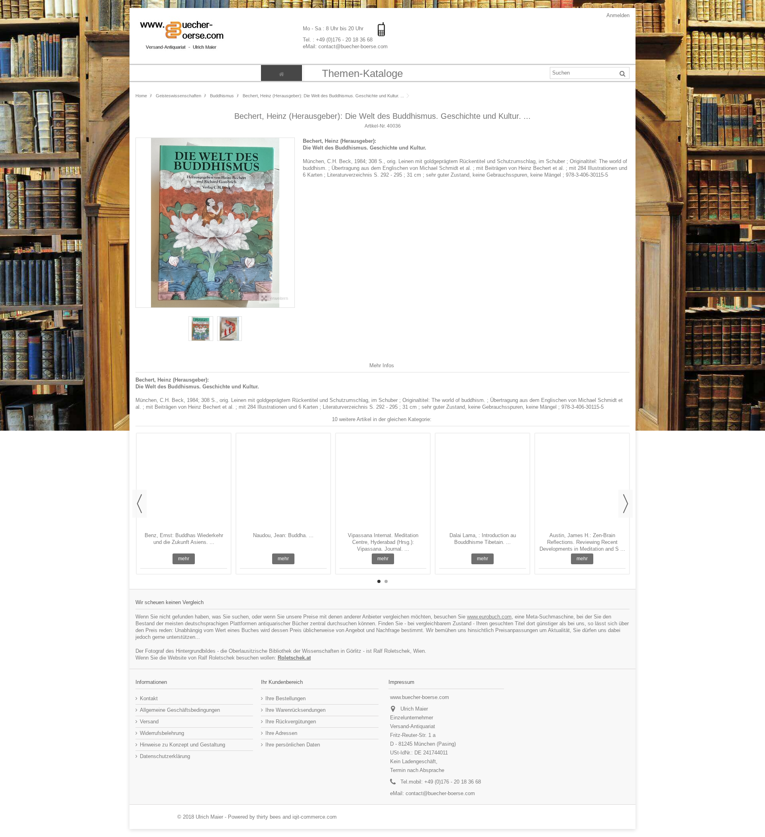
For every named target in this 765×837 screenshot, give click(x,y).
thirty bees (269, 817)
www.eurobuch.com (489, 617)
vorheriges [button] (140, 222)
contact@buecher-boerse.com (440, 793)
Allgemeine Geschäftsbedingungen (180, 710)
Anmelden (617, 15)
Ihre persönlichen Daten (292, 745)
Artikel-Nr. (375, 126)
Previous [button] (139, 504)
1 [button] (379, 581)
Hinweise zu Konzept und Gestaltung (182, 745)
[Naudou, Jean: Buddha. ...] (283, 483)
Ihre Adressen (281, 733)
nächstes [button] (290, 222)
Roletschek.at (294, 658)
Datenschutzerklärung (165, 756)
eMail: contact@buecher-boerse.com (345, 46)
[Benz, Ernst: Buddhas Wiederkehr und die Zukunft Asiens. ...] (183, 483)
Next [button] (625, 504)
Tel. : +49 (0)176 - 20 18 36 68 (338, 39)
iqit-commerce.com (314, 817)
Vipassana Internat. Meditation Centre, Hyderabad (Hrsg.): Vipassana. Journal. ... (383, 542)
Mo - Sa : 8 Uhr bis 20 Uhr (334, 29)
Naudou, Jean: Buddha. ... (283, 535)
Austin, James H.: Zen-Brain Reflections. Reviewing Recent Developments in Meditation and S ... (582, 542)
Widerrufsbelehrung (162, 733)
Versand (149, 722)
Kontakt (149, 698)
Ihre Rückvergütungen (290, 722)
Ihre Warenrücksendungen (295, 710)
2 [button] (386, 581)
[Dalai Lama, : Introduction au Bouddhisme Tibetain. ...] (482, 483)
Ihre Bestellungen (285, 698)
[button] (362, 73)
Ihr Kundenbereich (282, 682)
